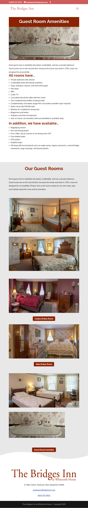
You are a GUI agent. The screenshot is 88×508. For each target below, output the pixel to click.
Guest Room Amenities (44, 450)
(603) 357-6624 (44, 495)
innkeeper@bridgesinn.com (44, 490)
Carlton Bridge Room (44, 319)
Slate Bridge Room (44, 364)
